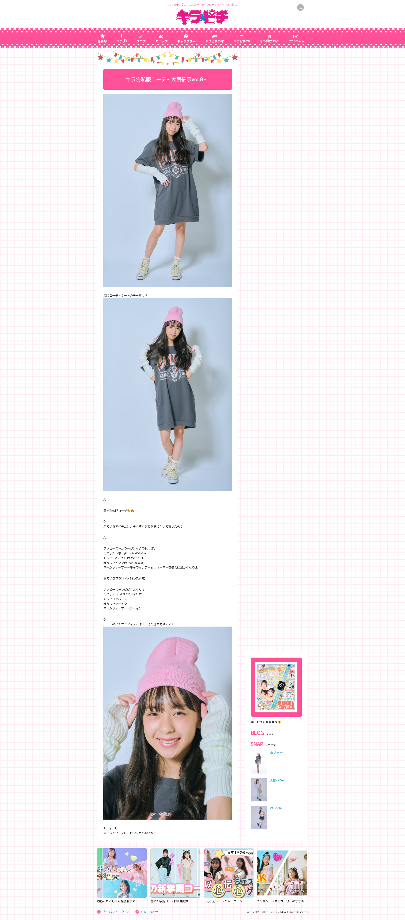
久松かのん (277, 780)
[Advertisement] (276, 617)
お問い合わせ (149, 912)
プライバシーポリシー (117, 912)
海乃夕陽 (276, 808)
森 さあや (276, 753)
